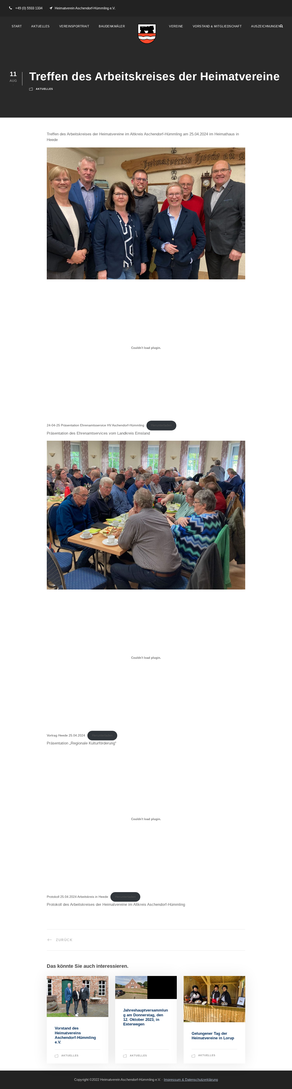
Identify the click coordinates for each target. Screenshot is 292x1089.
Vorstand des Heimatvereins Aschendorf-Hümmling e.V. (75, 1035)
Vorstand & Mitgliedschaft (217, 26)
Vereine (176, 26)
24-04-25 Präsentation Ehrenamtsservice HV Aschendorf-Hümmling (95, 425)
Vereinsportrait (74, 26)
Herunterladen (161, 425)
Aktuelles (40, 26)
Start (17, 26)
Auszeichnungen (265, 26)
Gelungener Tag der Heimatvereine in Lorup (213, 1035)
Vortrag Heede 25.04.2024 (66, 735)
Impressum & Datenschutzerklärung (191, 1079)
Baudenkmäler (112, 26)
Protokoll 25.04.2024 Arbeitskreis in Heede (77, 896)
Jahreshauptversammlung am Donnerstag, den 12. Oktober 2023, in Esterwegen (145, 1017)
